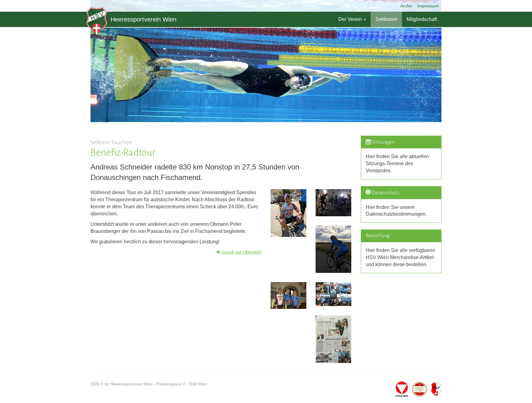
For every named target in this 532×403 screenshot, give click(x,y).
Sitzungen (383, 142)
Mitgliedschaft (422, 19)
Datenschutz (385, 192)
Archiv (406, 5)
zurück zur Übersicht (240, 251)
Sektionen (386, 19)
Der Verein (350, 19)
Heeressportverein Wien (143, 19)
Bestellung (378, 235)
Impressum (428, 5)
